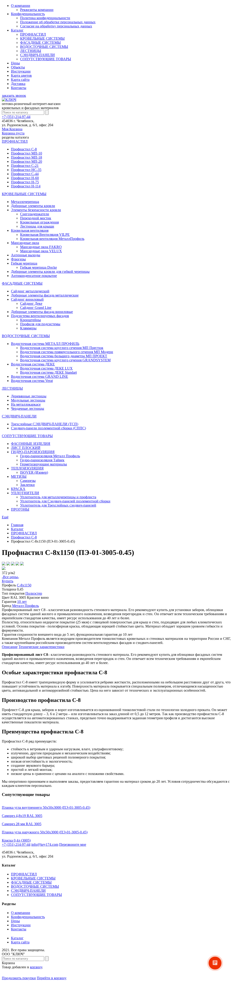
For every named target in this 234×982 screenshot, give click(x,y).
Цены (15, 63)
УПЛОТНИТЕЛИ (25, 493)
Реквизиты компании (36, 10)
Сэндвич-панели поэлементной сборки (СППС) (48, 428)
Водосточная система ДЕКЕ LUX (46, 368)
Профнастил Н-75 (25, 182)
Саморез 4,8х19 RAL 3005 (22, 816)
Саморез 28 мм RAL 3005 (21, 824)
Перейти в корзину (51, 978)
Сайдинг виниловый (27, 299)
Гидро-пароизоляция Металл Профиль (50, 456)
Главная (17, 525)
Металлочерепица (25, 202)
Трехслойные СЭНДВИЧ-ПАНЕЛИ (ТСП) (44, 424)
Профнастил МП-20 (26, 161)
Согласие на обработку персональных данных (56, 26)
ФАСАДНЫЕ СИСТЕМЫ (40, 43)
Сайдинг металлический (30, 291)
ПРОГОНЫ (20, 509)
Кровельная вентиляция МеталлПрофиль (52, 239)
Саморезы (28, 481)
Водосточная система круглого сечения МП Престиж (61, 348)
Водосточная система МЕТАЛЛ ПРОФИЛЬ (45, 344)
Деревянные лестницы (28, 396)
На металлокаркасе (26, 404)
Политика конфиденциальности (45, 18)
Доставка (18, 84)
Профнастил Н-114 (25, 186)
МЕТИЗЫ (19, 476)
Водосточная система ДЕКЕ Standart (48, 372)
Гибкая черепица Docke (38, 267)
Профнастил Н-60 (25, 178)
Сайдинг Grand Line (35, 308)
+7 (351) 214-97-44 (16, 117)
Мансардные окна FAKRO (41, 247)
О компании (20, 6)
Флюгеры (18, 259)
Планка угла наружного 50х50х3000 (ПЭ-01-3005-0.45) (45, 832)
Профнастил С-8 (24, 149)
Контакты (18, 88)
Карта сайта (20, 79)
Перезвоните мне (72, 844)
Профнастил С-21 (25, 166)
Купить (7, 581)
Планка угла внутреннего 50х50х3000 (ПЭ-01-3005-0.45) (46, 807)
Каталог (17, 30)
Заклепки (27, 485)
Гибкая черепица (24, 263)
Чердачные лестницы (27, 408)
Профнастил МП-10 (26, 153)
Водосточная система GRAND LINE (39, 376)
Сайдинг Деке (31, 303)
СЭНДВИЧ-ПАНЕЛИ (37, 55)
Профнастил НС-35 (26, 170)
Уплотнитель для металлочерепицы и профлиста (58, 497)
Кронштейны (30, 320)
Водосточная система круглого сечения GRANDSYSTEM (65, 360)
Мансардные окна (25, 243)
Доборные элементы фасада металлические (45, 295)
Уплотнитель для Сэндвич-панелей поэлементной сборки (65, 501)
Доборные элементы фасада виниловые (42, 312)
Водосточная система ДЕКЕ (33, 364)
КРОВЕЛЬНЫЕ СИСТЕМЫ (42, 38)
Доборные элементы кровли (33, 206)
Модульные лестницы (28, 400)
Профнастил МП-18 (26, 157)
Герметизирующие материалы (43, 464)
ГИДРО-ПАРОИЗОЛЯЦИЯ (33, 452)
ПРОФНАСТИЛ (33, 34)
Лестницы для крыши (37, 226)
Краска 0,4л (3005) (16, 840)
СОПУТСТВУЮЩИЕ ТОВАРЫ (45, 59)
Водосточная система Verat (32, 381)
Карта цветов (21, 75)
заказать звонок (14, 95)
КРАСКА (18, 489)
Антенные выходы (25, 255)
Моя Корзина (13, 131)
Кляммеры (28, 328)
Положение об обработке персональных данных (58, 22)
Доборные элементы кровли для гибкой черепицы (50, 271)
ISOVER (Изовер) (34, 472)
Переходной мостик (35, 218)
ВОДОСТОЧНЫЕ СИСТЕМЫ (44, 47)
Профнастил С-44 (25, 174)
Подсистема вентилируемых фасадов (40, 316)
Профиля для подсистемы (40, 324)
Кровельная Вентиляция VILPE (45, 234)
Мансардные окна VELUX (41, 251)
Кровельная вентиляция (29, 230)
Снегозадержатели (34, 214)
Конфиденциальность (28, 14)
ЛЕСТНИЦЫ (30, 51)
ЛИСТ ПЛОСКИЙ (25, 448)
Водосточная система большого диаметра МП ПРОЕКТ (63, 356)
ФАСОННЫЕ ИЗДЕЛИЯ (30, 444)
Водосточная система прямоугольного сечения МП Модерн (66, 352)
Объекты (18, 67)
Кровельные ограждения (39, 222)
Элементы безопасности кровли (36, 210)
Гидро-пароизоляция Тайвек (42, 460)
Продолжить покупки (19, 978)
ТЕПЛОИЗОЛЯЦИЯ (27, 468)
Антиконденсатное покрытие (34, 276)
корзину (36, 967)
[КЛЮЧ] (9, 100)
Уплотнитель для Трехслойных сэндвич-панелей (58, 505)
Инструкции (21, 71)
